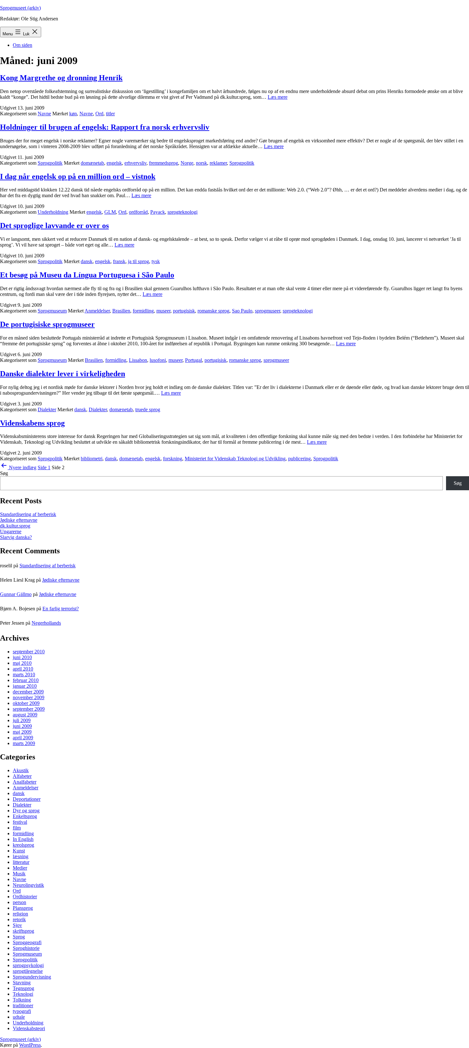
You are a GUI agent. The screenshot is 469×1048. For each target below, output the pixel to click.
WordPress (30, 1045)
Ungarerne (10, 531)
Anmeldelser (97, 310)
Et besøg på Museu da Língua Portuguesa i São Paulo (87, 275)
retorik (19, 919)
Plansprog (23, 908)
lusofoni (158, 360)
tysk (156, 261)
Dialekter (47, 409)
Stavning (22, 982)
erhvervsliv (135, 163)
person (19, 902)
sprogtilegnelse (28, 971)
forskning (172, 458)
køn (73, 113)
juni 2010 (22, 657)
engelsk (114, 163)
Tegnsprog (23, 988)
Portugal (193, 360)
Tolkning (22, 999)
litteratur (21, 862)
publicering (299, 458)
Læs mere (277, 97)
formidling (143, 310)
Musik (19, 873)
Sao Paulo (242, 310)
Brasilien (121, 310)
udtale (19, 1017)
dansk (87, 261)
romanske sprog (213, 310)
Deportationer (27, 799)
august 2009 (25, 714)
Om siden (22, 45)
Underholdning (53, 212)
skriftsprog (23, 931)
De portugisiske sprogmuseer (47, 324)
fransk (119, 261)
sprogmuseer (267, 310)
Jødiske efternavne (18, 520)
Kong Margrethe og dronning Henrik (61, 78)
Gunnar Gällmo (16, 594)
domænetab (92, 163)
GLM (110, 212)
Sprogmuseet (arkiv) (20, 8)
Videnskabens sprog (32, 423)
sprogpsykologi (28, 965)
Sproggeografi (27, 942)
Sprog (19, 936)
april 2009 (23, 737)
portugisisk (184, 310)
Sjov (17, 925)
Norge (187, 163)
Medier (20, 868)
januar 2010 (25, 686)
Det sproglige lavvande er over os (54, 225)
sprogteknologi (182, 212)
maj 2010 (22, 663)
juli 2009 (22, 720)
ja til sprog (138, 261)
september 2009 (29, 709)
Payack (157, 212)
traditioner (23, 1005)
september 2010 (29, 651)
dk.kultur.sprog (15, 525)
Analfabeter (24, 782)
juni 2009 (22, 726)
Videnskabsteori (29, 1028)
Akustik (21, 770)
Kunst (19, 850)
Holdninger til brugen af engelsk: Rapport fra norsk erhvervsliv (104, 127)
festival (20, 822)
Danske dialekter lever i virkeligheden (62, 374)
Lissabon (138, 360)
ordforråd (138, 212)
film (17, 827)
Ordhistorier (25, 896)
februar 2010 (26, 680)
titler (110, 113)
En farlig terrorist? (60, 608)
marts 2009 (24, 743)
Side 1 (44, 467)
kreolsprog (23, 845)
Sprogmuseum (52, 310)
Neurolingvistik (28, 885)
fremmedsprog (163, 163)
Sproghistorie (26, 948)
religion (20, 913)
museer (163, 310)
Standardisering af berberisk (28, 514)
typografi (22, 1011)
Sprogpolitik (50, 163)
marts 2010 (24, 674)
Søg (4, 473)
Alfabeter (22, 776)
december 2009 (28, 691)
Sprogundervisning (32, 977)
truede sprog (147, 409)
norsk (201, 163)
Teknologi (23, 994)
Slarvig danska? (16, 537)
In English (23, 839)
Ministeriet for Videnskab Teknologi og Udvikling (235, 458)
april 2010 (23, 668)
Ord (99, 113)
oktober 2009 (26, 703)
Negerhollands (46, 623)
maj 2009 (22, 732)
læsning (20, 856)
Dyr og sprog (26, 810)
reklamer (218, 163)
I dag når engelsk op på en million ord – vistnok (77, 176)
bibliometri (91, 458)
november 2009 (28, 697)
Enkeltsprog (25, 816)
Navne (44, 113)
